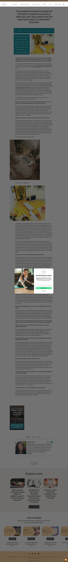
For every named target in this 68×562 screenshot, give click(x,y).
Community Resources (24, 4)
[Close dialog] (52, 269)
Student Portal (57, 4)
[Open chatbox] (65, 559)
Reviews (44, 4)
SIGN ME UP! (44, 288)
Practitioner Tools (36, 4)
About (50, 4)
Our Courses (14, 4)
